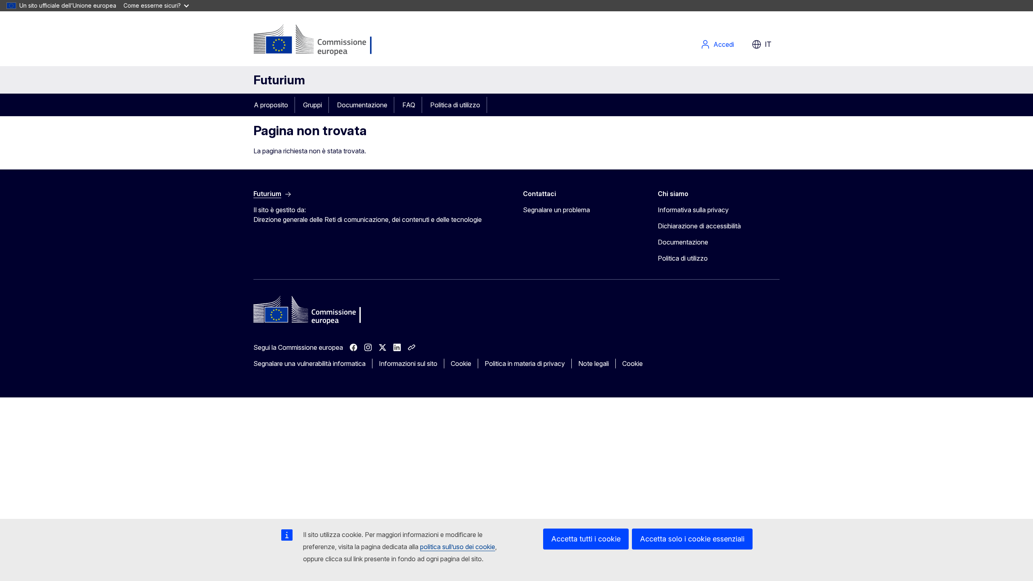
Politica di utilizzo (455, 105)
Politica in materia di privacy (525, 363)
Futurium (279, 80)
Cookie (461, 363)
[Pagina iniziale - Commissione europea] (317, 40)
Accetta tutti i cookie (586, 539)
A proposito (271, 105)
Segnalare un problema (556, 210)
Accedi (723, 44)
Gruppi (312, 105)
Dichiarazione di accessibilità (699, 226)
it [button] (768, 44)
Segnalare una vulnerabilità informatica (309, 363)
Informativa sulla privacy (693, 210)
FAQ (408, 105)
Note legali (593, 363)
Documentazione (362, 105)
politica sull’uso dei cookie (457, 547)
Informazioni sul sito (408, 363)
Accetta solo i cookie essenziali (692, 539)
